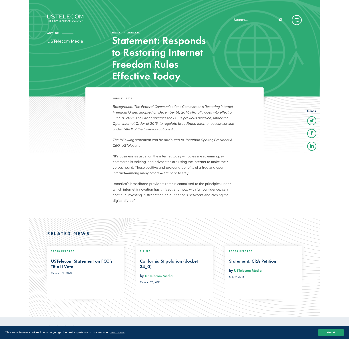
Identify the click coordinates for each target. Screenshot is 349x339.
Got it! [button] (331, 332)
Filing (145, 251)
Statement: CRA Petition (252, 261)
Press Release (62, 251)
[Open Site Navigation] (297, 20)
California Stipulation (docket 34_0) (169, 263)
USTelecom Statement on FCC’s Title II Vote (82, 263)
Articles (133, 32)
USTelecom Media (159, 276)
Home (116, 32)
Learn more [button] (117, 332)
